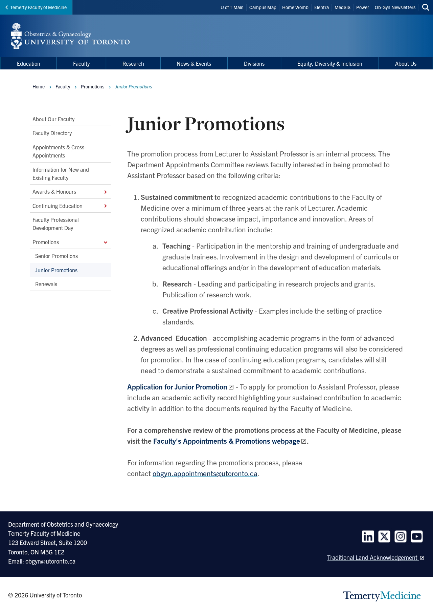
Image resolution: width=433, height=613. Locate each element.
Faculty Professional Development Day (55, 223)
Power (362, 7)
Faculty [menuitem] (81, 63)
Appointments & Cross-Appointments (59, 151)
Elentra (321, 7)
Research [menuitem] (133, 63)
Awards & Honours (54, 191)
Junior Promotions (56, 269)
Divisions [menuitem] (254, 63)
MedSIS (342, 7)
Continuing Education (57, 205)
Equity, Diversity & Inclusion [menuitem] (329, 63)
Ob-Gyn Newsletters (395, 7)
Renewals (46, 283)
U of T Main (232, 7)
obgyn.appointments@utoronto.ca (205, 473)
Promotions (45, 241)
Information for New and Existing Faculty (60, 173)
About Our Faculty (53, 118)
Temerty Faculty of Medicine (38, 7)
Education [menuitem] (28, 63)
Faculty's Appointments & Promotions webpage (226, 440)
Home (38, 86)
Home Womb (295, 7)
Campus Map (262, 7)
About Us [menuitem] (405, 63)
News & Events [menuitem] (194, 63)
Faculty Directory (52, 132)
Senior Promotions (56, 255)
